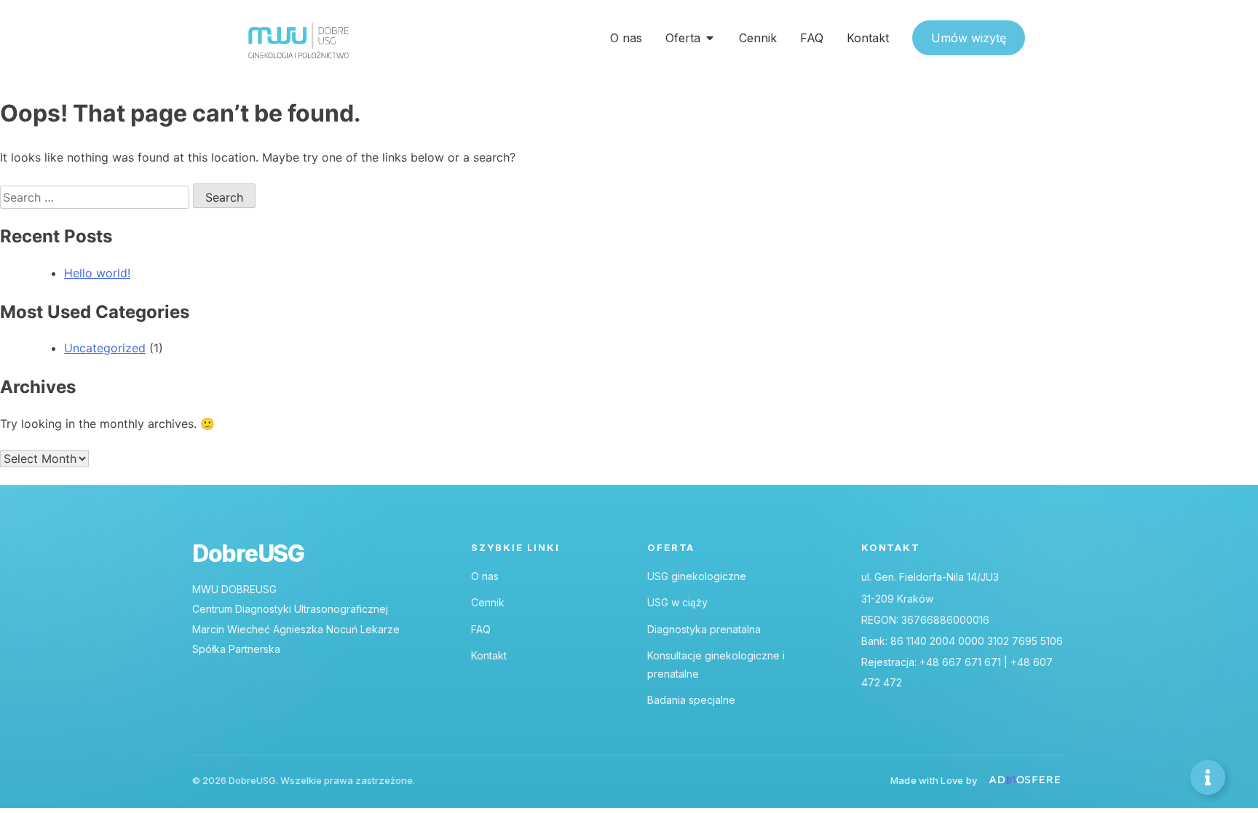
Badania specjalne (691, 700)
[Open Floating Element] (1207, 777)
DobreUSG (248, 554)
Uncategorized (105, 348)
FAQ (481, 629)
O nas (485, 576)
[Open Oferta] (710, 38)
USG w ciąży (677, 602)
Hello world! (97, 273)
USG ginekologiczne (696, 576)
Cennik (488, 602)
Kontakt (489, 655)
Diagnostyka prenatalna (704, 629)
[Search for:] (96, 197)
